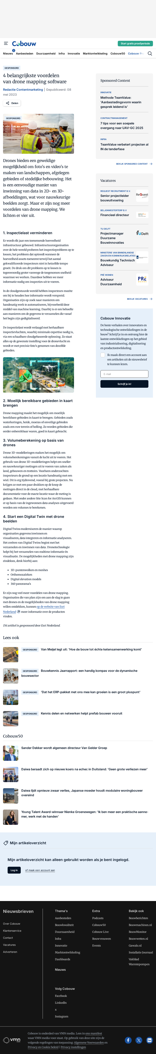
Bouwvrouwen (101, 938)
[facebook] (128, 1040)
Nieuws (60, 970)
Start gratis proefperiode (135, 43)
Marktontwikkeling (67, 952)
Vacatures (9, 944)
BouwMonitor (137, 932)
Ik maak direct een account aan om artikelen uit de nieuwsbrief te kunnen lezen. (127, 359)
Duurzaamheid (64, 932)
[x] (138, 1040)
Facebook (61, 996)
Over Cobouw (11, 923)
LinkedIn (61, 1002)
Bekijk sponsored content (132, 164)
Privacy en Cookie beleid (43, 1047)
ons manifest (93, 1033)
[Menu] (6, 43)
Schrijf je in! (124, 383)
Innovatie (61, 945)
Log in (14, 870)
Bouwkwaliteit (64, 925)
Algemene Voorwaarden (89, 1042)
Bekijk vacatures (137, 299)
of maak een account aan (40, 870)
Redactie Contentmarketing (23, 89)
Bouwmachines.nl (140, 925)
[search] (150, 53)
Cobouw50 (99, 925)
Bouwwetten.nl (138, 938)
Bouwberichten (138, 918)
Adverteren (10, 951)
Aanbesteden (63, 918)
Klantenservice (12, 930)
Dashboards (62, 959)
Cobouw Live (100, 932)
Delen (14, 103)
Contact (8, 937)
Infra (58, 938)
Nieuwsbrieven (18, 911)
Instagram (61, 1016)
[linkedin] (149, 1040)
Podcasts (97, 918)
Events (96, 945)
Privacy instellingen (73, 1047)
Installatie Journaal (141, 952)
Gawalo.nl (135, 945)
